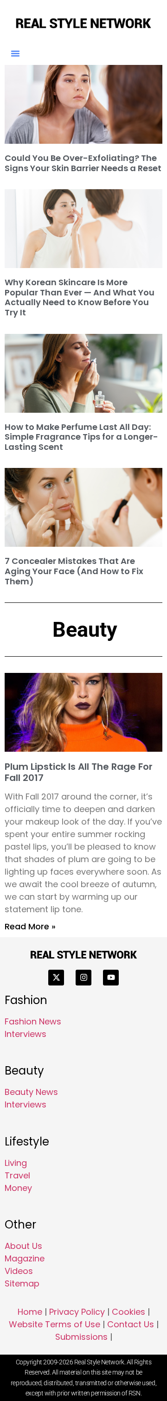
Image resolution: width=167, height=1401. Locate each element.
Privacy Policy (77, 1312)
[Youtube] (111, 977)
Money (18, 1188)
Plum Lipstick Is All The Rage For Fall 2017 (79, 772)
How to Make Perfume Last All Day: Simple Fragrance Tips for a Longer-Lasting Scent (81, 437)
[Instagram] (83, 977)
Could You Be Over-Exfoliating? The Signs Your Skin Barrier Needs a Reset (83, 163)
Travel (17, 1175)
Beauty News (31, 1092)
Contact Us (130, 1324)
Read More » (30, 926)
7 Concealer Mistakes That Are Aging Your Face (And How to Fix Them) (74, 571)
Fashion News (33, 1021)
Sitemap (22, 1283)
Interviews (25, 1034)
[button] (15, 53)
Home (30, 1312)
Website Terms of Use (54, 1324)
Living (16, 1163)
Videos (19, 1271)
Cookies (128, 1312)
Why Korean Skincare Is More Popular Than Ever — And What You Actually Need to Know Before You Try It (79, 297)
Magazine (25, 1258)
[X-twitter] (56, 977)
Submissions (81, 1337)
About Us (23, 1246)
